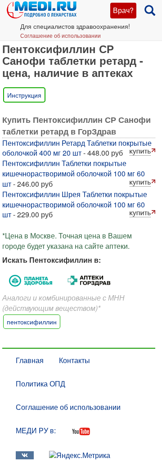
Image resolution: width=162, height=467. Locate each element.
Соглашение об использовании (60, 35)
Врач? (123, 10)
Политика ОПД (40, 383)
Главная (30, 360)
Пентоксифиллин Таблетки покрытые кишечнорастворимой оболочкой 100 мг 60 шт (73, 173)
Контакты (74, 360)
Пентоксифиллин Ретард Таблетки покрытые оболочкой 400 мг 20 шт (77, 148)
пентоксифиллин (32, 321)
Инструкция (24, 94)
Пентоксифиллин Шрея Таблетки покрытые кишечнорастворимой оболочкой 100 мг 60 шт (74, 204)
